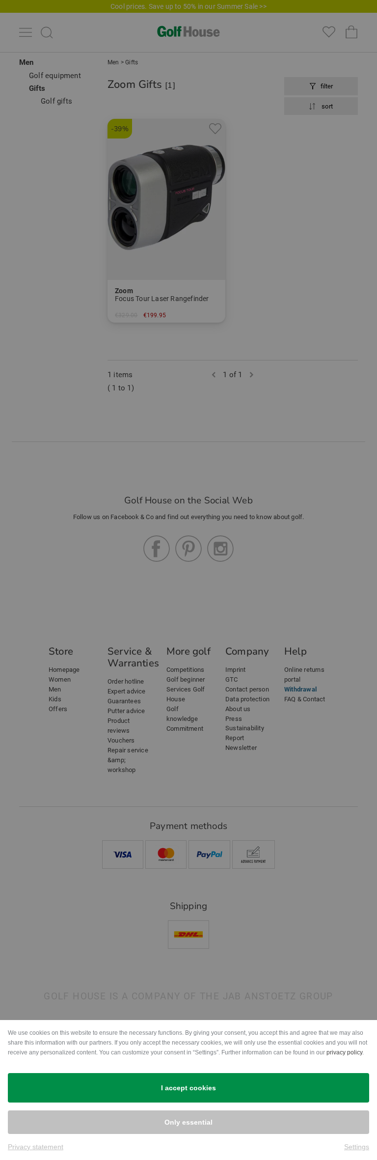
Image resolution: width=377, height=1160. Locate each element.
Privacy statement (35, 1147)
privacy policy (344, 1052)
